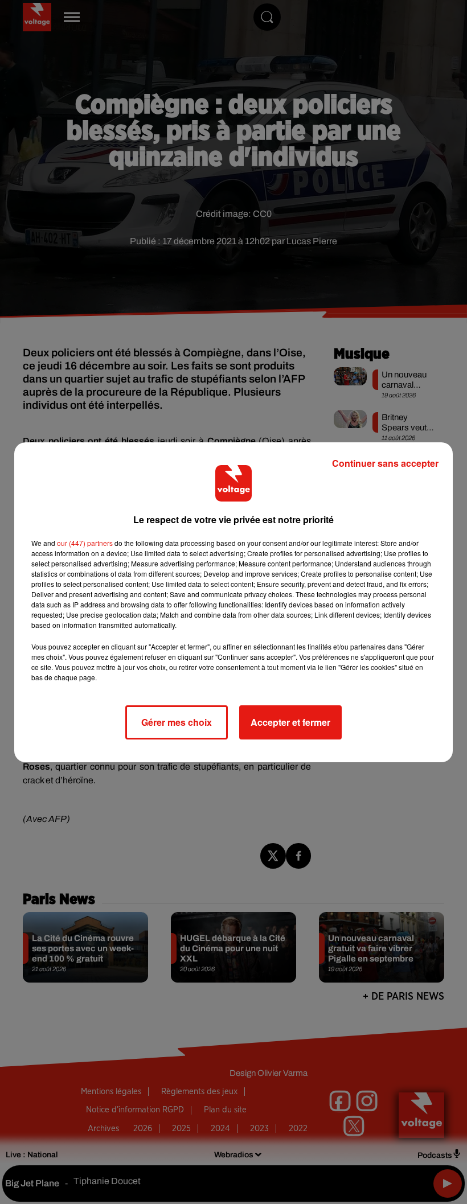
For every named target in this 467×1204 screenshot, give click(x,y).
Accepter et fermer (290, 722)
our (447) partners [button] (85, 543)
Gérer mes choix (176, 722)
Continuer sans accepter (385, 463)
